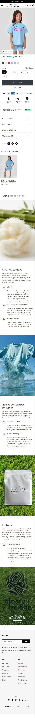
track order (22, 680)
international (6, 677)
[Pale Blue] (12, 63)
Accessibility (7, 706)
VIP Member (22, 666)
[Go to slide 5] (10, 51)
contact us (22, 683)
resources (21, 677)
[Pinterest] (16, 143)
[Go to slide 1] (3, 51)
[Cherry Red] (9, 63)
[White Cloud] (6, 63)
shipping (5, 670)
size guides (6, 663)
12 (4, 76)
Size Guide (29, 68)
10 (27, 72)
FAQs (4, 680)
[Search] (28, 5)
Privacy (18, 706)
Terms (27, 706)
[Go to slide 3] (6, 51)
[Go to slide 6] (11, 51)
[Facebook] (8, 143)
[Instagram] (9, 700)
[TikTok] (26, 700)
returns (5, 673)
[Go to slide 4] (8, 51)
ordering (5, 666)
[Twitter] (12, 143)
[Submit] (26, 641)
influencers (22, 670)
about (20, 663)
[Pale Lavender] (15, 63)
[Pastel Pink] (18, 63)
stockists (21, 673)
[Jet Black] (3, 63)
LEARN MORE (17, 622)
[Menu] (2, 5)
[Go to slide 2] (5, 51)
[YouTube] (22, 700)
